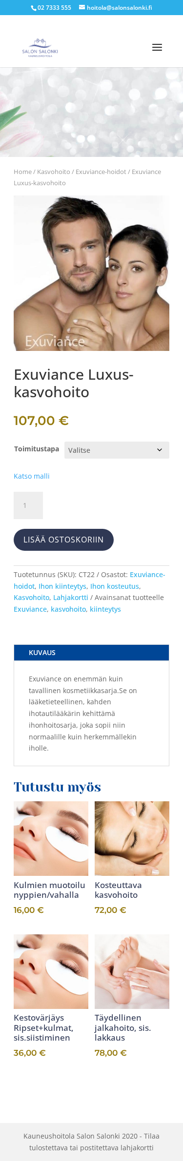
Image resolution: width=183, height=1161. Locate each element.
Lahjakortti (70, 597)
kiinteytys (105, 609)
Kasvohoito (53, 171)
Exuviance (30, 609)
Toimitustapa (36, 448)
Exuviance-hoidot (101, 171)
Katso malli (32, 476)
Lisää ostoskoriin (63, 539)
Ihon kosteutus (114, 586)
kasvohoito (68, 609)
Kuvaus (42, 652)
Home (23, 171)
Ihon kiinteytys (62, 586)
